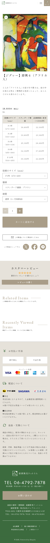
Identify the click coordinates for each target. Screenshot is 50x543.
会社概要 (16, 526)
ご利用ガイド (34, 529)
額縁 (5, 182)
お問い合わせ (25, 495)
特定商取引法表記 (17, 529)
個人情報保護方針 (30, 526)
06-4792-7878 (30, 482)
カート (47, 4)
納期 (5, 193)
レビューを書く (24, 282)
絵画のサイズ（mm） (14, 170)
